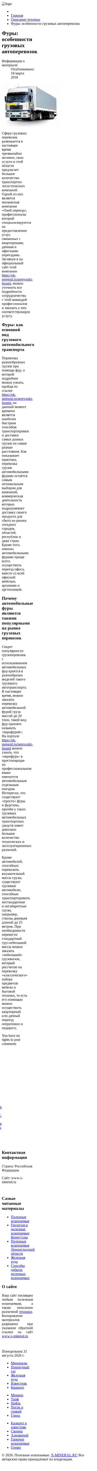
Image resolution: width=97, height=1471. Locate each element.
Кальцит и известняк (19, 1425)
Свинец (17, 1431)
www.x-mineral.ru (15, 1336)
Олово (16, 1447)
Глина (15, 1415)
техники (25, 1312)
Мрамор (17, 1395)
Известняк (19, 1383)
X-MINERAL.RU (64, 1455)
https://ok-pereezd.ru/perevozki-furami (17, 279)
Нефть (16, 1403)
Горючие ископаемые (20, 1441)
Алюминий (19, 1435)
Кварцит (17, 1387)
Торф (15, 1399)
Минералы (19, 1363)
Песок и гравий (17, 1409)
